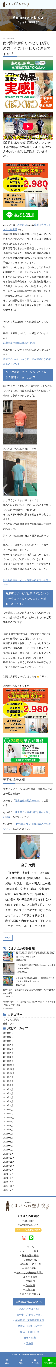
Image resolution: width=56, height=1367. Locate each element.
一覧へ (8, 937)
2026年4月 (8, 1049)
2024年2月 (8, 1149)
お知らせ (30, 1289)
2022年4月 (8, 1182)
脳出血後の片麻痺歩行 (27, 800)
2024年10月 (9, 1121)
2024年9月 (8, 1125)
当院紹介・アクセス (30, 1264)
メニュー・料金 (30, 1251)
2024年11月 (8, 1117)
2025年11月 (8, 1069)
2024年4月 (8, 1145)
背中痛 (29, 1343)
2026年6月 (8, 1041)
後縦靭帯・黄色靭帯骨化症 (29, 1320)
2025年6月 (8, 1089)
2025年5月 (8, 1093)
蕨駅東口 (22, 224)
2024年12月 (9, 1113)
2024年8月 (8, 1129)
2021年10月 (9, 1186)
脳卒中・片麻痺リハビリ (30, 1314)
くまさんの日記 (11, 1019)
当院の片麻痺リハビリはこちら (19, 676)
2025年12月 (9, 1065)
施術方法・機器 (30, 1255)
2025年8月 (8, 1081)
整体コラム (8, 1023)
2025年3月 (8, 1101)
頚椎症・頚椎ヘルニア (30, 1326)
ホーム (30, 1247)
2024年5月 (8, 1141)
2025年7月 (8, 1085)
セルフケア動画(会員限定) (30, 1272)
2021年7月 (8, 1190)
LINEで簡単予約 (49, 1363)
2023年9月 (8, 1170)
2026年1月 (8, 1061)
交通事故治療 (30, 1260)
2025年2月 (8, 1105)
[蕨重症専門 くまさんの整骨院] (16, 6)
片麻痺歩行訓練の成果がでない (19, 343)
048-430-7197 (28, 1230)
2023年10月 (9, 1166)
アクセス (35, 1363)
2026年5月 (8, 1045)
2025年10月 (9, 1073)
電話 (21, 1363)
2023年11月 (8, 1162)
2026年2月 (8, 1057)
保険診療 (30, 1281)
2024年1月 (8, 1154)
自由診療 (30, 1285)
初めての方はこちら (29, 1309)
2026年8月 (8, 1033)
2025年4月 (8, 1097)
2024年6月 (8, 1137)
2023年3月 (8, 1174)
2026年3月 (8, 1053)
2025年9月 (8, 1077)
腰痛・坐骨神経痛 (29, 1332)
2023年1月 (8, 1178)
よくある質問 (30, 1277)
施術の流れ (30, 1268)
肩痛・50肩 (30, 1337)
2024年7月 (8, 1133)
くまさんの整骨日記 (30, 1294)
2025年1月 (8, 1109)
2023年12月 (9, 1158)
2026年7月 (8, 1037)
